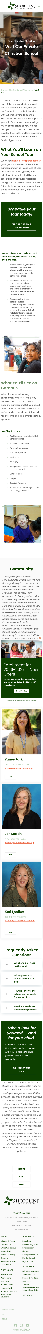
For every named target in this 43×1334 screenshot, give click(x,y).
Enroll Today (21, 691)
